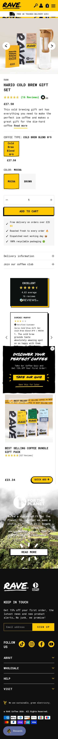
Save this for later (29, 385)
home (6, 79)
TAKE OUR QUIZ (29, 377)
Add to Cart (29, 211)
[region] (29, 337)
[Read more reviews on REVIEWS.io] (29, 300)
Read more (20, 125)
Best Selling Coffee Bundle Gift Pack (26, 450)
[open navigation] (53, 5)
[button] (21, 97)
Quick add (42, 479)
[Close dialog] (52, 348)
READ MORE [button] (29, 552)
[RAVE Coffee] (11, 5)
